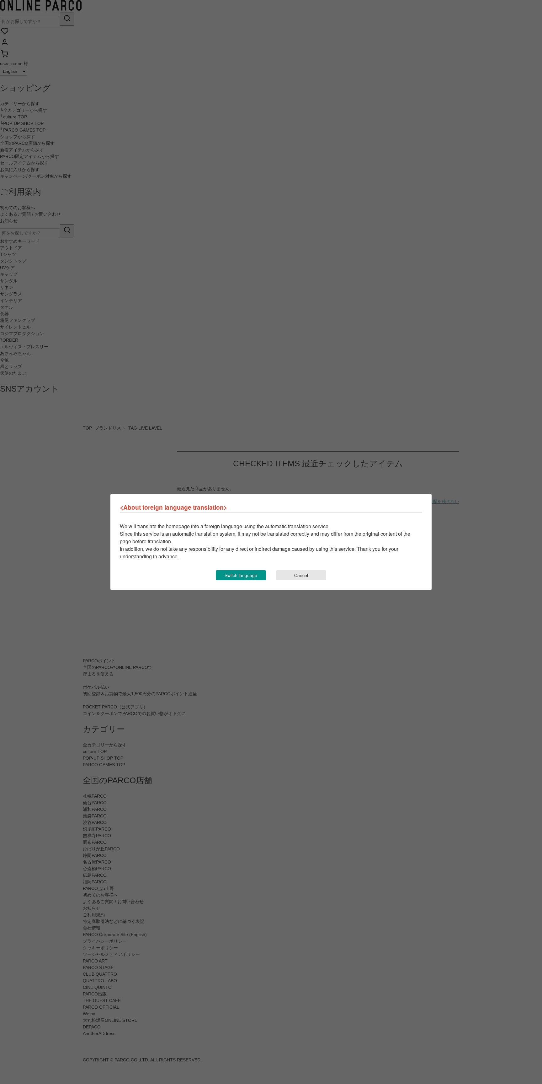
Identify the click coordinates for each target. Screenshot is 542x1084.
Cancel (301, 575)
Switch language (241, 575)
